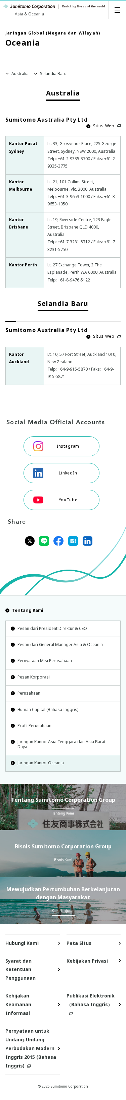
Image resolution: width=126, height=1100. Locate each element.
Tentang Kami (27, 610)
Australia (20, 73)
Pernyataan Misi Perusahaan (44, 660)
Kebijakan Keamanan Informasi (18, 1004)
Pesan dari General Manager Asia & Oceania (60, 644)
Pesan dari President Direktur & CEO (52, 628)
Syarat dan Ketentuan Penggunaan (20, 969)
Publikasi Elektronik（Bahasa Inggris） (91, 1000)
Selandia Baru (53, 73)
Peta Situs (79, 943)
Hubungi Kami (22, 943)
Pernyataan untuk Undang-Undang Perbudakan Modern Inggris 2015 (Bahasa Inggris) (30, 1048)
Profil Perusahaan (34, 725)
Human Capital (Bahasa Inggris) (47, 709)
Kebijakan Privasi (87, 961)
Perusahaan (28, 693)
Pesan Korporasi (33, 677)
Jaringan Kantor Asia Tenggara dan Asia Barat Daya (61, 744)
